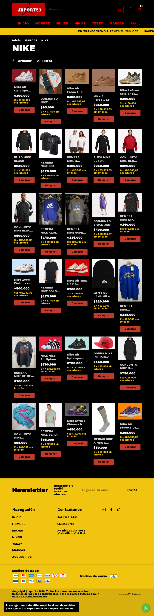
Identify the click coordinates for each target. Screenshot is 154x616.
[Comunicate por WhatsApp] (146, 608)
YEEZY (97, 23)
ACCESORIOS (22, 557)
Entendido (67, 608)
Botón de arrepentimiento (29, 596)
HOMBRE (42, 23)
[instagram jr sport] (104, 509)
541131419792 (67, 517)
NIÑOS (80, 23)
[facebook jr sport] (111, 509)
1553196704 (65, 524)
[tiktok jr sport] (118, 509)
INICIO (23, 23)
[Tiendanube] (130, 594)
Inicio (16, 40)
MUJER (62, 23)
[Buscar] (119, 9)
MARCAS (117, 23)
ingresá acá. (88, 594)
